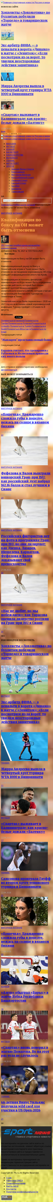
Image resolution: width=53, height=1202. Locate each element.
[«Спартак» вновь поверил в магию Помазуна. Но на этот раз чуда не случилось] (24, 1038)
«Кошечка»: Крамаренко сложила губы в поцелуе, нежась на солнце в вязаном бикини (25, 420)
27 (2, 1064)
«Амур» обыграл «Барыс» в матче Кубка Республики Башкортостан (24, 996)
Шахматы (16, 188)
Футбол (10, 146)
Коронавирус (18, 171)
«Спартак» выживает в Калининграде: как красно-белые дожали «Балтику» (24, 119)
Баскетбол (12, 152)
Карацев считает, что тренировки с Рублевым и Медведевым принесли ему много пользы (24, 353)
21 (2, 895)
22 (2, 435)
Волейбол (12, 157)
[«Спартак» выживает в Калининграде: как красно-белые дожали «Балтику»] (7, 108)
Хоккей (10, 149)
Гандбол (15, 186)
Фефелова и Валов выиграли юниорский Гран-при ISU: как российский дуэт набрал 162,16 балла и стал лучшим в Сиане (25, 481)
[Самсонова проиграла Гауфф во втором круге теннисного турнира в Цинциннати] (24, 870)
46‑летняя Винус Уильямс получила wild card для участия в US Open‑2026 (23, 1106)
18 (2, 1009)
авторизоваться (9, 369)
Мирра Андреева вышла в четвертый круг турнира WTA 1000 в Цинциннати (26, 90)
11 (2, 785)
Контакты (11, 1189)
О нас (9, 1177)
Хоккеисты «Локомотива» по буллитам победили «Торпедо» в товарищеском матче (25, 18)
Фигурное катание (21, 174)
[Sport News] (25, 2)
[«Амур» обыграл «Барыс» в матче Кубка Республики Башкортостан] (24, 983)
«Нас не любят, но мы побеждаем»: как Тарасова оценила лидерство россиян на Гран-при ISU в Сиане (25, 617)
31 (2, 631)
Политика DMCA (14, 1180)
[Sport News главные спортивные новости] (26, 1138)
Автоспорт (12, 163)
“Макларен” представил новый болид (26, 339)
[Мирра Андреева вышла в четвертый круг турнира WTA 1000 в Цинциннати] (7, 80)
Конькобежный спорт (22, 177)
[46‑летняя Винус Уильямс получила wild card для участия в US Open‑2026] (24, 1093)
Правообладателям (15, 1183)
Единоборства (14, 155)
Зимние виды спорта (22, 169)
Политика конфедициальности (22, 1191)
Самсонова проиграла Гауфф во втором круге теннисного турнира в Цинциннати (26, 883)
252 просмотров (9, 245)
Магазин (11, 143)
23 (2, 498)
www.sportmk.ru (22, 314)
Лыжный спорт (19, 180)
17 (2, 840)
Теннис (10, 160)
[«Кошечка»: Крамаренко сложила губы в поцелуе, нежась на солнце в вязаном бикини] (24, 405)
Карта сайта (12, 1186)
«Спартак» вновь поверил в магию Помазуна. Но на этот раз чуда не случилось (25, 1051)
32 (2, 572)
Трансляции (17, 191)
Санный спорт (18, 183)
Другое (10, 166)
